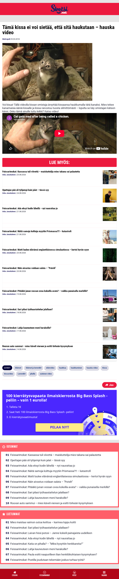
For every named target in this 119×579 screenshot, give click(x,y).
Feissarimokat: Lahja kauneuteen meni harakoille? (26, 327)
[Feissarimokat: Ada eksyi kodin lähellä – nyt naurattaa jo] (110, 214)
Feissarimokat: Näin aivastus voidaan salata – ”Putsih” (29, 268)
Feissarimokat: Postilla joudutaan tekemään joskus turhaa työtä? (47, 559)
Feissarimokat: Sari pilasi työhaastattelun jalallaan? (27, 309)
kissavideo (8, 374)
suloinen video (46, 374)
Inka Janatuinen (9, 175)
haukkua (62, 368)
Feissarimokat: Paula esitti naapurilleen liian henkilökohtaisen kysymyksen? (53, 554)
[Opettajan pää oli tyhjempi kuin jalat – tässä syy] (110, 196)
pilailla (32, 374)
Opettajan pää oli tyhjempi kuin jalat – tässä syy (25, 190)
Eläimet (18, 368)
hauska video (92, 368)
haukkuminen (76, 368)
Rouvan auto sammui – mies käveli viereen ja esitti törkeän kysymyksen (37, 346)
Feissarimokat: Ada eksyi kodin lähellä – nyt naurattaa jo (30, 208)
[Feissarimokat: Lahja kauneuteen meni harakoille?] (110, 333)
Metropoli (6, 39)
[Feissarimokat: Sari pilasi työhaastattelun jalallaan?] (110, 315)
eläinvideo (50, 368)
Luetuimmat (13, 514)
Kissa (104, 368)
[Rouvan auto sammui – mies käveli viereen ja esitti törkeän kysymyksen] (110, 352)
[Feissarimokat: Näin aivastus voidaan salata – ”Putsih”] (110, 274)
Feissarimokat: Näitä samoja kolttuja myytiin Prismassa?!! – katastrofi (36, 231)
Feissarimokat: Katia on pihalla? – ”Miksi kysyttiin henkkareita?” (46, 543)
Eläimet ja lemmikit (33, 368)
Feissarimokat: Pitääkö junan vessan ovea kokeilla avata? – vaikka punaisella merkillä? (45, 291)
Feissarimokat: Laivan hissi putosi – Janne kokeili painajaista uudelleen (51, 533)
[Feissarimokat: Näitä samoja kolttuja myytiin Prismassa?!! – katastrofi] (110, 237)
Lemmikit (21, 374)
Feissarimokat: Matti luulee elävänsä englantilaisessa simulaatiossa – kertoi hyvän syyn (45, 249)
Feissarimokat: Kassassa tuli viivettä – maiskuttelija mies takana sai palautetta (41, 171)
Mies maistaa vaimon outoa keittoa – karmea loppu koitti (43, 522)
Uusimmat (12, 446)
